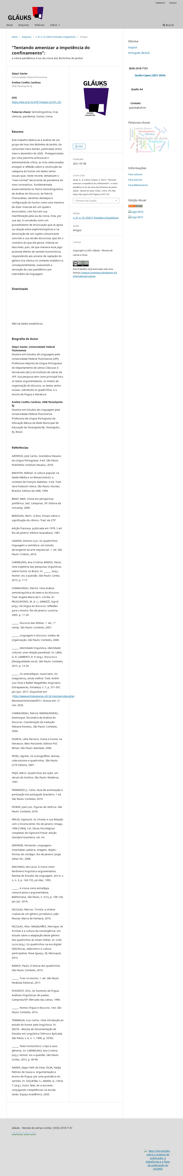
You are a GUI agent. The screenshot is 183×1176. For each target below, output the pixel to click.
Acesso (173, 2)
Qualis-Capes (143, 75)
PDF (80, 146)
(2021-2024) (158, 75)
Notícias (39, 25)
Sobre (54, 25)
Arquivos (23, 25)
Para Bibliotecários (138, 185)
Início (15, 36)
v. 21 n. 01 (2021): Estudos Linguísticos (56, 36)
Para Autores (135, 179)
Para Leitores (135, 174)
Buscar (169, 25)
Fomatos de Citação (86, 200)
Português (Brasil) (139, 52)
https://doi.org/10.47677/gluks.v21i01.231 (36, 102)
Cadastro (160, 2)
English (132, 47)
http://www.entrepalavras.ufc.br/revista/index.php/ (44, 696)
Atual (9, 25)
